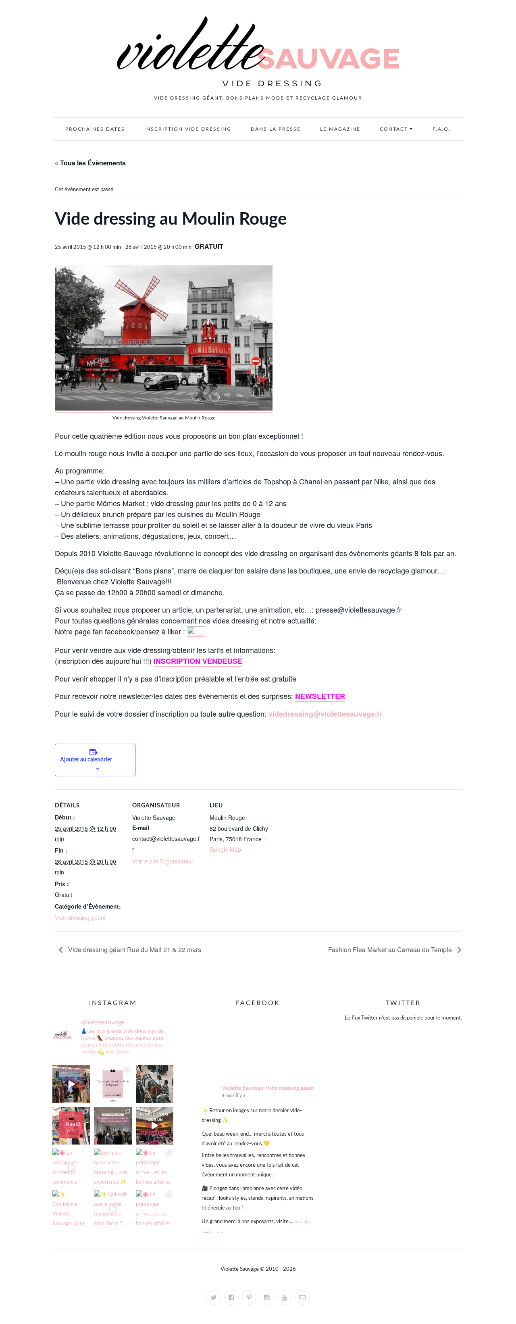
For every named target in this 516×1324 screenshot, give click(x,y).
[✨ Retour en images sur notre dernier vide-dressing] (71, 1084)
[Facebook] (231, 1297)
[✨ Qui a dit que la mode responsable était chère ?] (112, 1209)
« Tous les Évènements (90, 162)
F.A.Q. (442, 129)
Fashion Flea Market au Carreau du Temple (391, 949)
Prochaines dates (95, 129)
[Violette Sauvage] (196, 631)
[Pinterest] (249, 1297)
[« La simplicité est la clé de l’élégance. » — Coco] (112, 1084)
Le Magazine (340, 129)
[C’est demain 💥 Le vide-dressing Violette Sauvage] (71, 1126)
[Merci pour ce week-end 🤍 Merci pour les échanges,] (154, 1084)
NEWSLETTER (320, 696)
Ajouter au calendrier (86, 760)
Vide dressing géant (80, 917)
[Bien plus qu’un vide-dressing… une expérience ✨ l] (112, 1167)
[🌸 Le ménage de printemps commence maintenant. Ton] (71, 1167)
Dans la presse (276, 129)
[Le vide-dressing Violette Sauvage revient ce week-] (154, 1126)
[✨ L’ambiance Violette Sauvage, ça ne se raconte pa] (71, 1209)
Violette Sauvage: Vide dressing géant (268, 1088)
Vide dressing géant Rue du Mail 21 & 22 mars (134, 949)
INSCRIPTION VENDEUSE (198, 661)
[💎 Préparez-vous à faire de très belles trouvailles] (112, 1126)
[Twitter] (213, 1297)
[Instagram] (267, 1297)
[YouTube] (284, 1297)
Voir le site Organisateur (163, 861)
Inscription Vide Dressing (187, 129)
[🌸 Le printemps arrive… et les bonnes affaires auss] (154, 1167)
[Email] (302, 1297)
